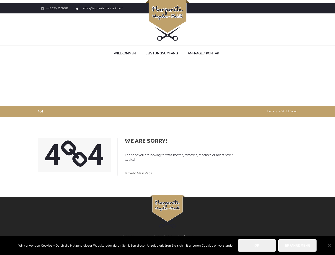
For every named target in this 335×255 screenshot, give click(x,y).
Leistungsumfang (162, 53)
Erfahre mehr (297, 245)
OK (256, 245)
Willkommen (125, 53)
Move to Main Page (138, 173)
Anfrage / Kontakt (204, 53)
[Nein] (329, 245)
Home (270, 111)
